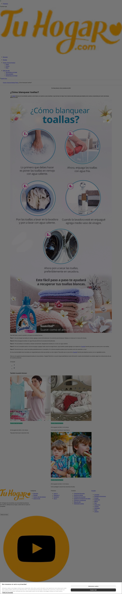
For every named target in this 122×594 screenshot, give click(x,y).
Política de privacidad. (7, 592)
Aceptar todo (93, 590)
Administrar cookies (93, 586)
